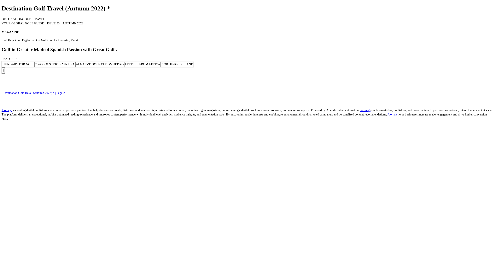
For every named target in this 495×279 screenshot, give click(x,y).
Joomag (7, 110)
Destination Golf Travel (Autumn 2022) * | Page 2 (34, 93)
